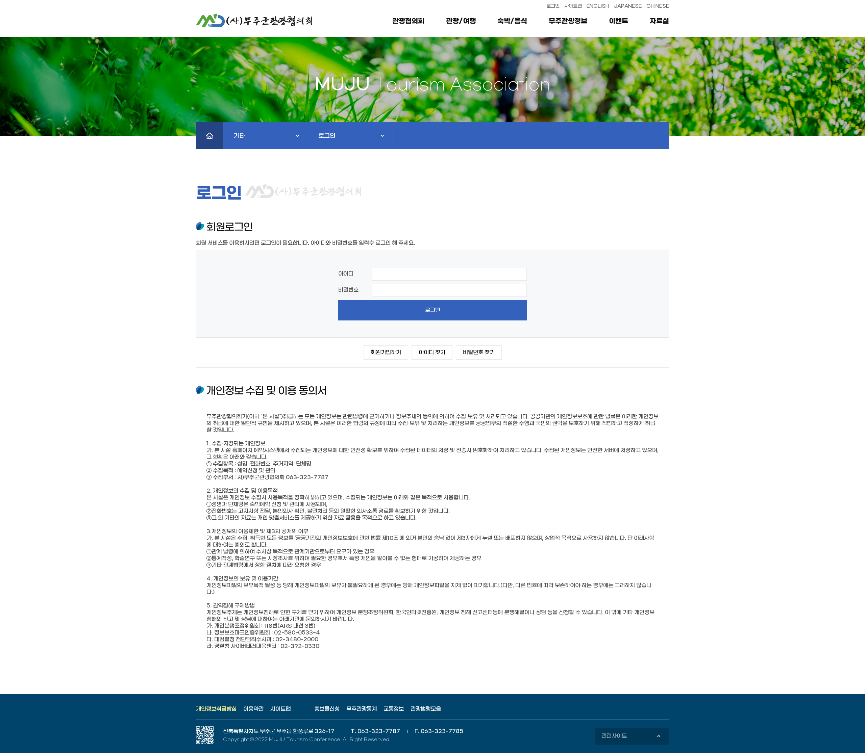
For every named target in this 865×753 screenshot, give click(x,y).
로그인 (553, 6)
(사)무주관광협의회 (258, 20)
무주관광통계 (361, 709)
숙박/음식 (512, 21)
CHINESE (657, 6)
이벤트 (618, 21)
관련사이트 (631, 739)
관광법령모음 (426, 709)
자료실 (659, 21)
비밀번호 (348, 290)
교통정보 (394, 709)
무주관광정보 (568, 21)
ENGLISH (598, 6)
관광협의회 (408, 21)
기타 (268, 140)
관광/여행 (461, 21)
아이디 (345, 273)
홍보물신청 (327, 709)
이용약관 (253, 709)
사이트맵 (573, 6)
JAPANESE (628, 6)
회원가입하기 (386, 352)
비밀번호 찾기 (479, 352)
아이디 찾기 (432, 352)
